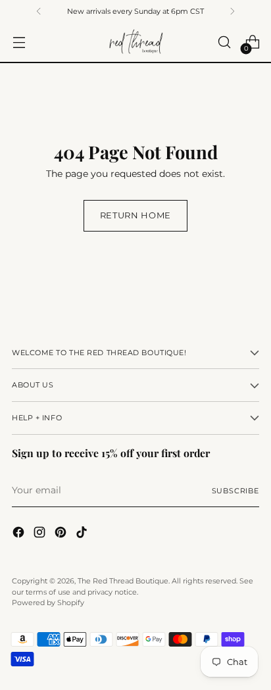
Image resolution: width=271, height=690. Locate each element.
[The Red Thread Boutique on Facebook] (20, 534)
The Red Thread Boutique (123, 580)
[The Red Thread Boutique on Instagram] (41, 534)
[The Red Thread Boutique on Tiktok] (83, 534)
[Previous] (38, 11)
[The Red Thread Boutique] (135, 42)
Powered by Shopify (48, 602)
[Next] (232, 11)
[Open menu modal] (18, 42)
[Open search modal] (223, 42)
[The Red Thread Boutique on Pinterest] (62, 534)
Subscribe (236, 490)
